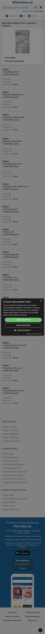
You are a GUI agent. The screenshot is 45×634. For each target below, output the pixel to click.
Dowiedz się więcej (20, 315)
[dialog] (22, 317)
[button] (22, 330)
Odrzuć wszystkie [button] (23, 325)
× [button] (40, 301)
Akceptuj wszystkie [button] (23, 320)
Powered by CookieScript (34, 334)
